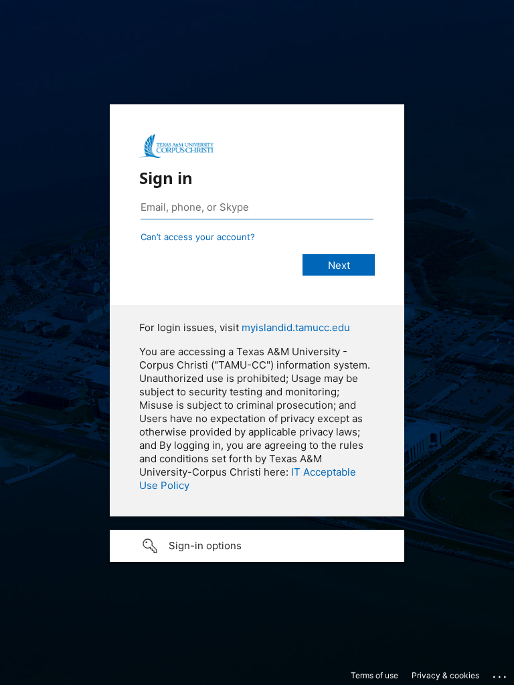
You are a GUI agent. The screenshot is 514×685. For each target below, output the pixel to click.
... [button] (501, 673)
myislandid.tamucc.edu (296, 327)
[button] (257, 546)
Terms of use (374, 675)
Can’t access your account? (198, 236)
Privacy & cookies (445, 675)
